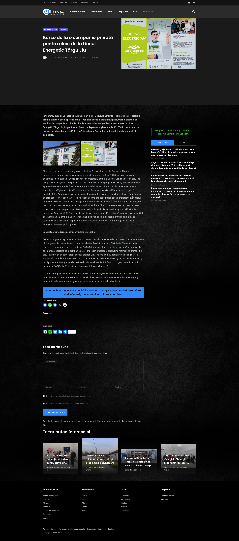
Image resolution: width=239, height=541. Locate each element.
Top (185, 143)
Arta (110, 11)
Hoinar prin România (51, 495)
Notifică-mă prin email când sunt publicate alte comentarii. (69, 396)
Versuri (85, 510)
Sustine (74, 3)
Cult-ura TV (147, 11)
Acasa (45, 529)
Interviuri (46, 507)
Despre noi (63, 3)
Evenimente (96, 11)
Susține (54, 529)
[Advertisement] (119, 88)
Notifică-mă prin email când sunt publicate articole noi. (67, 404)
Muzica (85, 503)
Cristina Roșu (159, 172)
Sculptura (125, 510)
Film (84, 499)
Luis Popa (137, 470)
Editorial (46, 499)
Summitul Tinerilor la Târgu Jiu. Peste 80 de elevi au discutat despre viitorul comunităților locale (139, 465)
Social (64, 29)
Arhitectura (125, 495)
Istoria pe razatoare (51, 510)
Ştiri (135, 11)
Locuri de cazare (167, 495)
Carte (84, 495)
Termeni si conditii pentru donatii (72, 529)
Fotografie (125, 499)
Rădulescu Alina (160, 201)
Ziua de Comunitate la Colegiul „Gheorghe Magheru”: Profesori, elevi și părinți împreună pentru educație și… (178, 463)
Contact (95, 3)
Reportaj (46, 514)
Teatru (84, 507)
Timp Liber (123, 11)
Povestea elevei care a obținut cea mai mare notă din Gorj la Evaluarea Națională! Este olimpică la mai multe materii (173, 178)
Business (164, 499)
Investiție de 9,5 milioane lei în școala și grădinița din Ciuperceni (100, 459)
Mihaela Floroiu (159, 159)
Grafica (124, 503)
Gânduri (46, 503)
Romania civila (50, 29)
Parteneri (84, 3)
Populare (162, 143)
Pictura (124, 507)
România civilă (77, 11)
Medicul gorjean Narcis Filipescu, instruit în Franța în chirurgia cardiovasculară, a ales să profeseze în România (173, 152)
